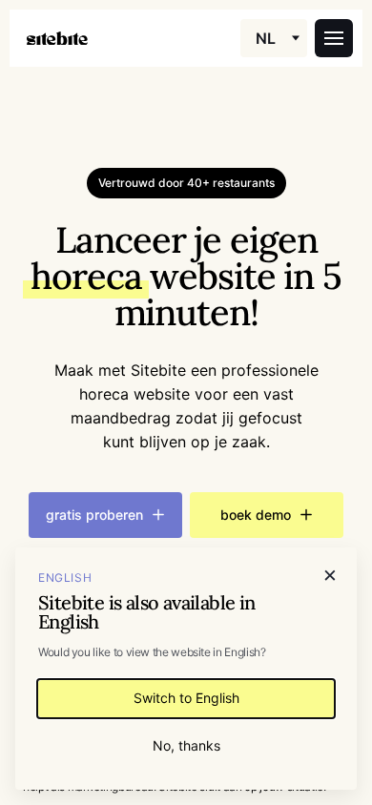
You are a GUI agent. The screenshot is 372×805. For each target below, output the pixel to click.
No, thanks (186, 745)
